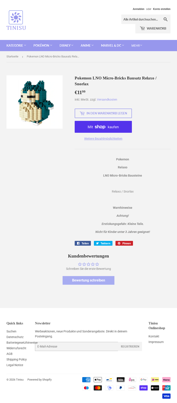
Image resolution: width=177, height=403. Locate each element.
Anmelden (138, 9)
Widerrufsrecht (16, 348)
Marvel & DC (111, 45)
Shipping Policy (16, 359)
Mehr (135, 45)
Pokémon (41, 45)
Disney (65, 45)
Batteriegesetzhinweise (22, 342)
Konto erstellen (162, 9)
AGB (9, 354)
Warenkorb (156, 28)
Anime (86, 45)
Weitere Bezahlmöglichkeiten (103, 138)
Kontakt (154, 336)
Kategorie (15, 45)
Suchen (11, 331)
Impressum (156, 342)
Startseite (12, 56)
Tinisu (20, 379)
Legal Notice (14, 365)
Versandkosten (107, 99)
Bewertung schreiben (88, 280)
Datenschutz (15, 337)
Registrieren (130, 346)
